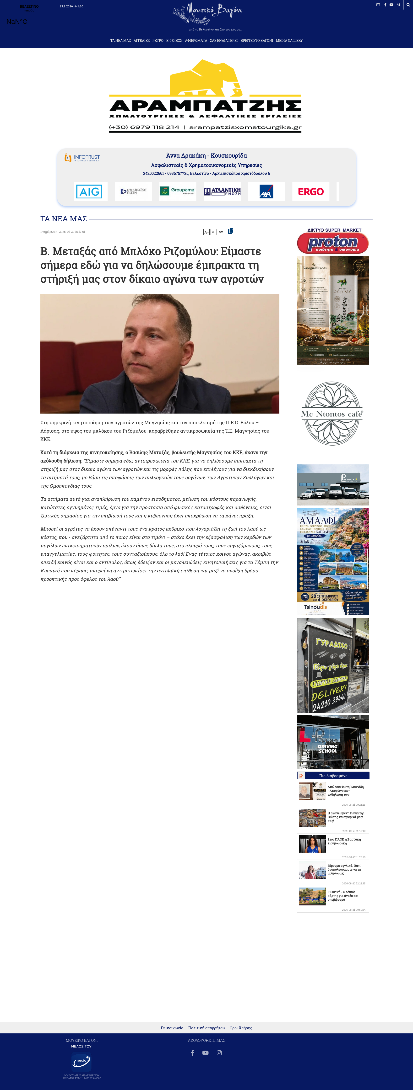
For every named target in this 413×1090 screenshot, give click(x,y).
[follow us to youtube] (391, 4)
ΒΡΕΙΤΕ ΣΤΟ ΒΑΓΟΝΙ (257, 40)
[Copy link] (231, 231)
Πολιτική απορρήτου (206, 1027)
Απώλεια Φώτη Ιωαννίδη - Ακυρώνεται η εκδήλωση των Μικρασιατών (346, 792)
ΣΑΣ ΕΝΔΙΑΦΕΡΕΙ (224, 40)
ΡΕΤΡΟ (157, 40)
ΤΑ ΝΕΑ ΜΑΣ (120, 40)
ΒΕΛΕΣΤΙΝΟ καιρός (29, 17)
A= (221, 232)
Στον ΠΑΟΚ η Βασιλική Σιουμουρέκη (344, 841)
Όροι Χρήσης (241, 1027)
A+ (206, 232)
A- (213, 232)
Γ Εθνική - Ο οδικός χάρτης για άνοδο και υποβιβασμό (343, 895)
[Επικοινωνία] (378, 4)
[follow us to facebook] (385, 4)
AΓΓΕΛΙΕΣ (142, 40)
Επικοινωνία (172, 1027)
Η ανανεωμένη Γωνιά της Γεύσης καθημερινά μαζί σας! (346, 817)
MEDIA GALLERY (289, 40)
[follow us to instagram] (398, 4)
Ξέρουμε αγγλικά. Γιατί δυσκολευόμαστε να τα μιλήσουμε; (344, 869)
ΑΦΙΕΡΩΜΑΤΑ (196, 40)
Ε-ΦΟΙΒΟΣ (174, 40)
